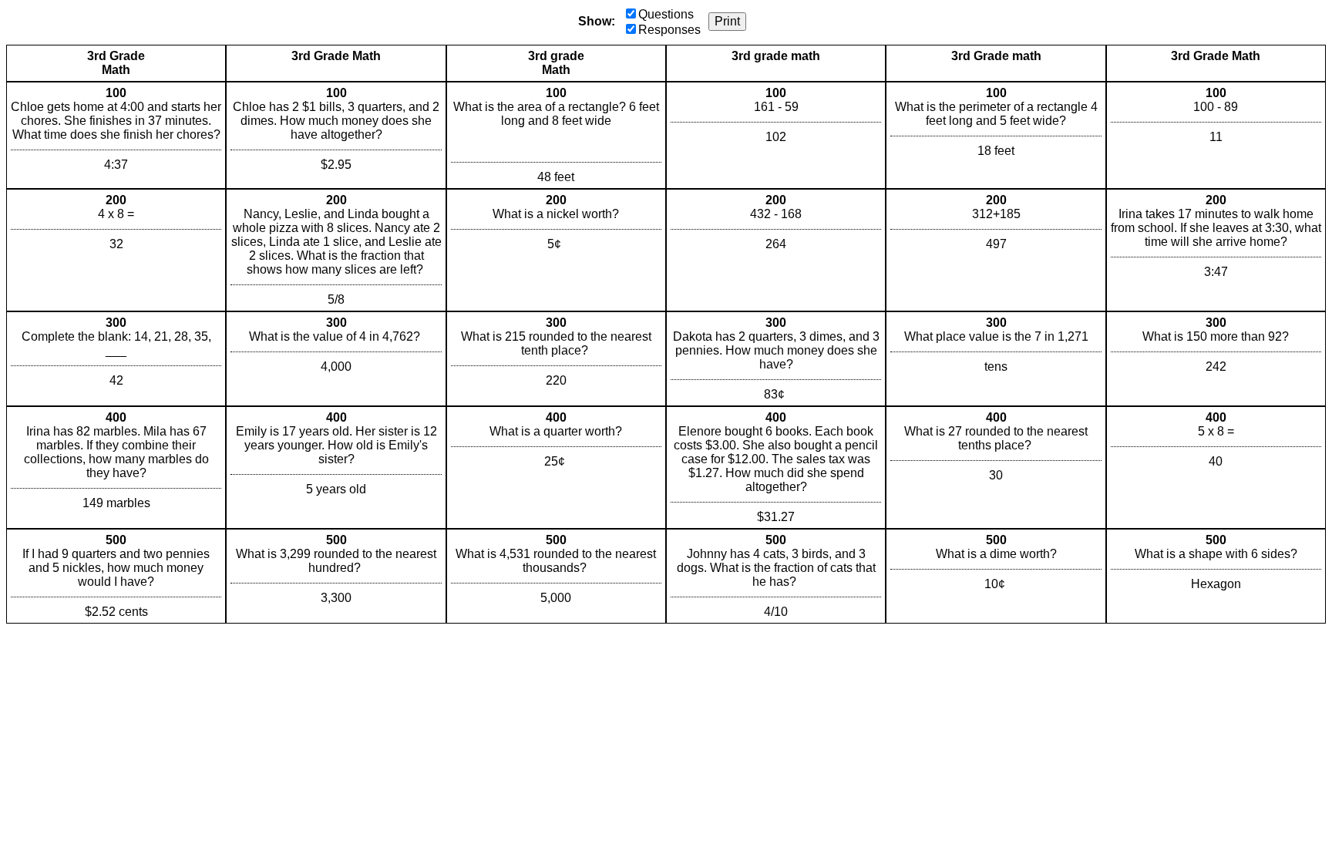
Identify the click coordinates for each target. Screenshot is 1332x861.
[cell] (116, 135)
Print (727, 21)
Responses (669, 29)
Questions (666, 14)
